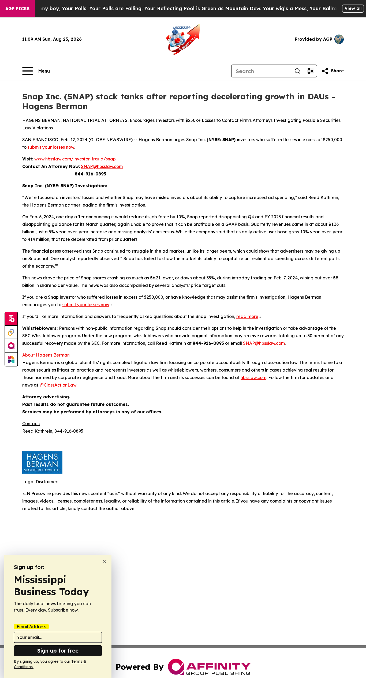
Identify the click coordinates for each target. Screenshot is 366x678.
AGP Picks (17, 8)
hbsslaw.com (253, 377)
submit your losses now (51, 147)
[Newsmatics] (11, 359)
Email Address (31, 626)
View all (353, 8)
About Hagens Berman (46, 355)
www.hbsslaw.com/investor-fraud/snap (75, 159)
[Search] (297, 71)
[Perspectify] (11, 332)
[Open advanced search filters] (310, 71)
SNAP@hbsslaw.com (102, 166)
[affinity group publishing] (11, 346)
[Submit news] (11, 319)
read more (247, 316)
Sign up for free (58, 650)
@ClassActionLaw (57, 385)
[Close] (104, 561)
